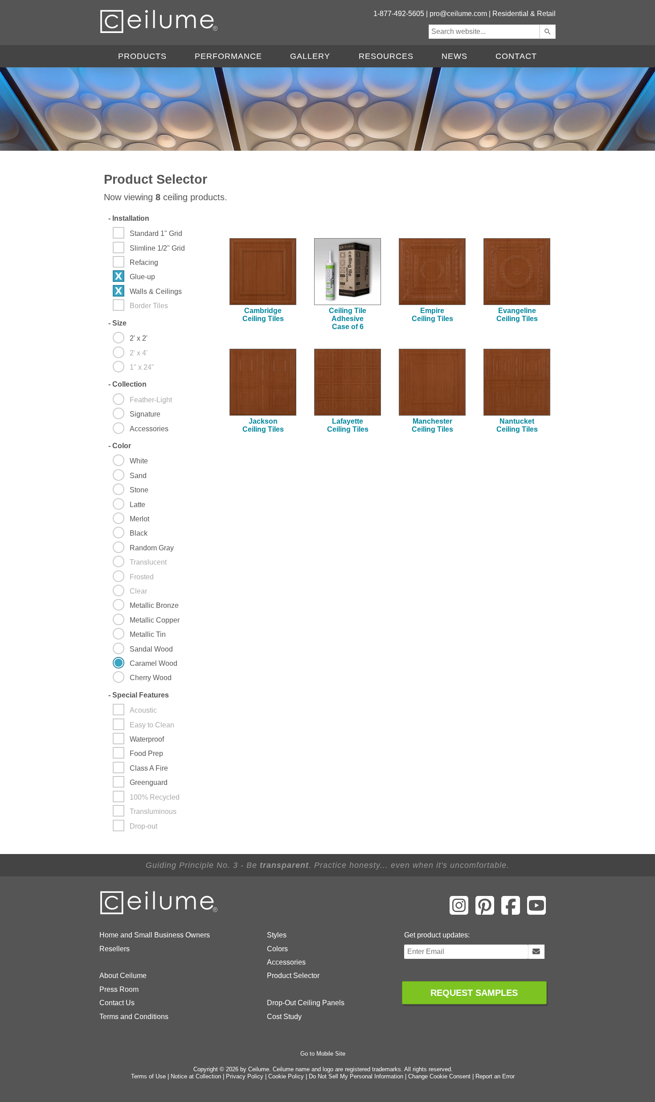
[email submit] (536, 952)
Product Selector (293, 975)
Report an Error (495, 1076)
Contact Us (117, 1003)
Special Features (138, 695)
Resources (386, 56)
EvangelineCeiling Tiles (517, 314)
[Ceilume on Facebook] (510, 912)
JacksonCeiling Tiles (263, 425)
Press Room (119, 989)
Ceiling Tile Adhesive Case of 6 (347, 318)
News (454, 56)
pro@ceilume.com (458, 13)
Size (117, 323)
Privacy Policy (244, 1076)
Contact (516, 56)
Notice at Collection (196, 1076)
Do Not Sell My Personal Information (356, 1076)
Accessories (286, 962)
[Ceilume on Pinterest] (484, 912)
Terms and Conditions (133, 1016)
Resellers (114, 949)
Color (119, 446)
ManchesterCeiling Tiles (432, 425)
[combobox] (484, 32)
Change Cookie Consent (439, 1076)
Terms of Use (148, 1076)
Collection (127, 384)
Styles (277, 935)
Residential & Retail (524, 13)
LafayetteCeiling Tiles (347, 425)
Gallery (310, 56)
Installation (128, 218)
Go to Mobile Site (322, 1053)
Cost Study (284, 1016)
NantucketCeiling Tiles (517, 425)
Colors (277, 949)
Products (142, 56)
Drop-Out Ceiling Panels (305, 1003)
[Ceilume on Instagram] (459, 912)
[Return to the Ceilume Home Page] (159, 912)
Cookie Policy (286, 1076)
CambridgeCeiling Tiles (263, 314)
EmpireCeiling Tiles (432, 314)
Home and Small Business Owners (154, 935)
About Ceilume (123, 975)
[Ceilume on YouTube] (536, 912)
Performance (228, 56)
